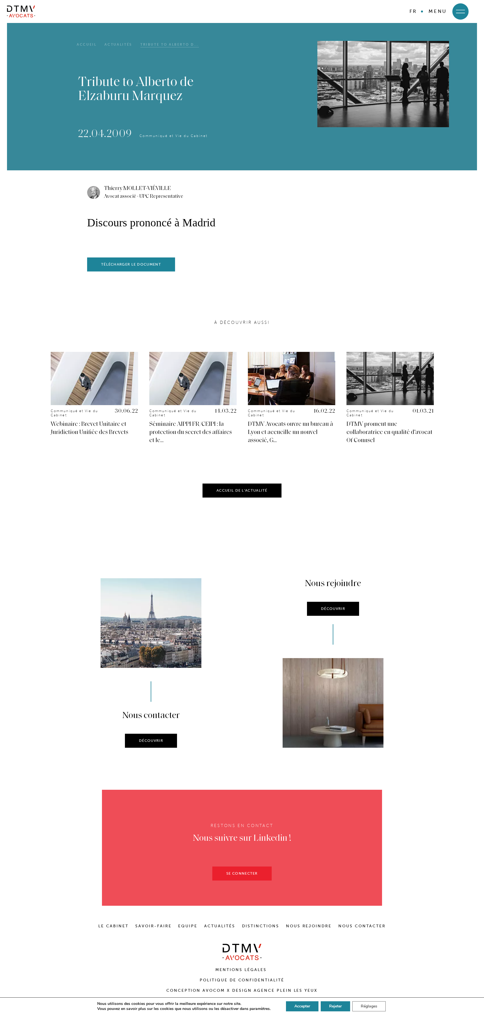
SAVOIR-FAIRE (153, 926)
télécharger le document (131, 264)
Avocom (214, 990)
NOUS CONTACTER (362, 926)
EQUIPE (187, 926)
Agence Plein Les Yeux (286, 990)
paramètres (260, 1008)
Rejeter (335, 1006)
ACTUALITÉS (219, 926)
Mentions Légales (242, 970)
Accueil (86, 45)
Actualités (118, 45)
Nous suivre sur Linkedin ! (242, 838)
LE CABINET (113, 926)
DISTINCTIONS (260, 926)
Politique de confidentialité (242, 980)
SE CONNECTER (242, 873)
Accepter (302, 1006)
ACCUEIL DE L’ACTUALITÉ (242, 490)
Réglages (369, 1006)
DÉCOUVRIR (151, 740)
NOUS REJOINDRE (309, 926)
